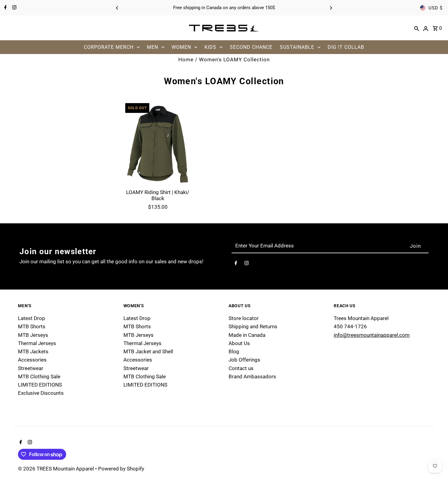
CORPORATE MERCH (108, 47)
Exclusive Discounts (41, 393)
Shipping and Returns (253, 326)
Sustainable (297, 47)
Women (181, 47)
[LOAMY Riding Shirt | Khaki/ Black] (158, 143)
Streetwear (30, 368)
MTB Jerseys (33, 335)
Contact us (241, 368)
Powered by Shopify (121, 469)
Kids (210, 47)
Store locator (244, 318)
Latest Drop (31, 318)
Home (186, 59)
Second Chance (251, 47)
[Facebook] (5, 8)
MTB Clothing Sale (39, 376)
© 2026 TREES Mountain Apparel (56, 469)
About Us (239, 343)
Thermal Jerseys (37, 343)
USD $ (435, 8)
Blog (234, 351)
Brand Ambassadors (252, 376)
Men (152, 47)
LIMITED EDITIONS (40, 385)
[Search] (417, 28)
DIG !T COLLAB (346, 47)
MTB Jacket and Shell (148, 351)
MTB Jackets (33, 351)
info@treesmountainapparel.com (372, 335)
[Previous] (117, 8)
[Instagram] (13, 8)
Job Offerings (244, 360)
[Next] (330, 8)
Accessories (32, 360)
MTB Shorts (31, 326)
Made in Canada (247, 335)
